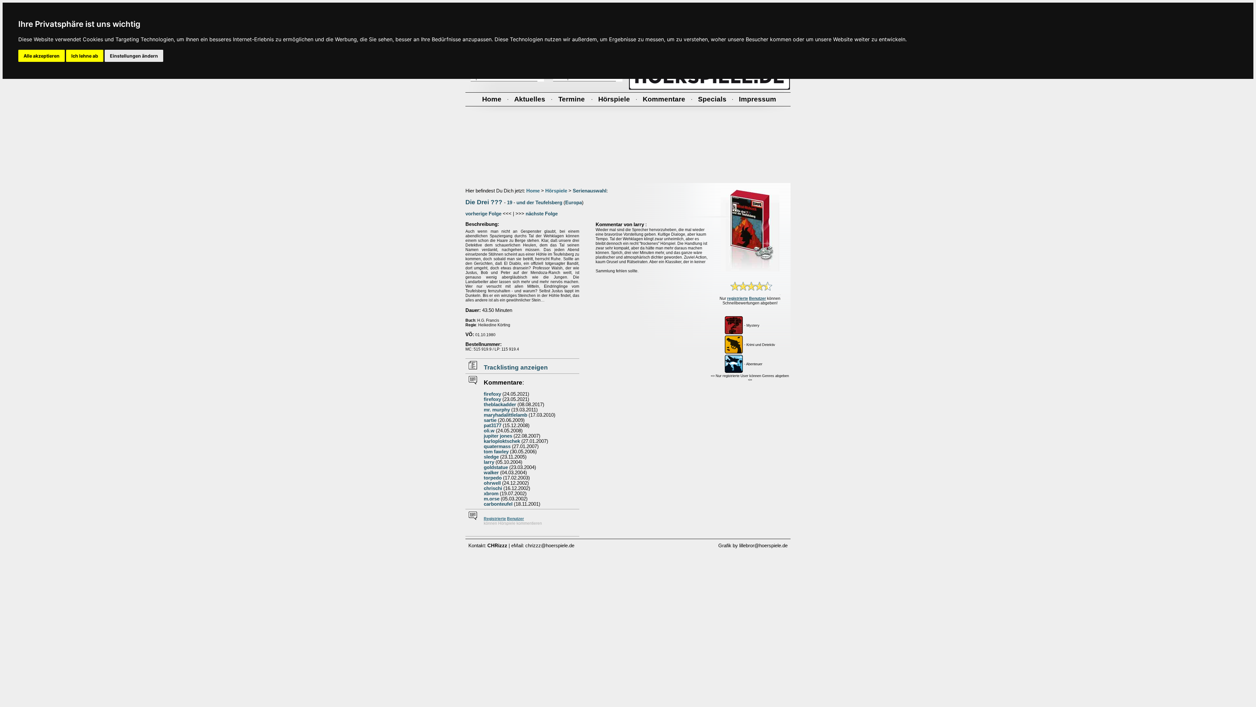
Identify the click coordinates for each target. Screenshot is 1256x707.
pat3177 (492, 425)
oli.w (489, 430)
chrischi (493, 488)
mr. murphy (497, 409)
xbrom (491, 493)
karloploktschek (502, 441)
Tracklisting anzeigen (516, 367)
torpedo (493, 477)
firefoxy (492, 394)
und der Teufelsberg (539, 202)
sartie (490, 420)
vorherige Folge (483, 213)
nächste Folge (542, 213)
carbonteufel (498, 504)
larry (489, 462)
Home (533, 190)
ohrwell (492, 483)
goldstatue (496, 467)
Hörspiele (556, 190)
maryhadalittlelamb (505, 415)
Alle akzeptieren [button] (42, 56)
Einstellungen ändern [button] (134, 56)
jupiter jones (498, 436)
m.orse (491, 498)
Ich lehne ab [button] (84, 56)
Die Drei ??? (483, 202)
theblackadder (500, 404)
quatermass (497, 446)
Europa (573, 202)
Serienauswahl (589, 190)
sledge (491, 457)
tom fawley (496, 451)
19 (509, 202)
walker (491, 472)
